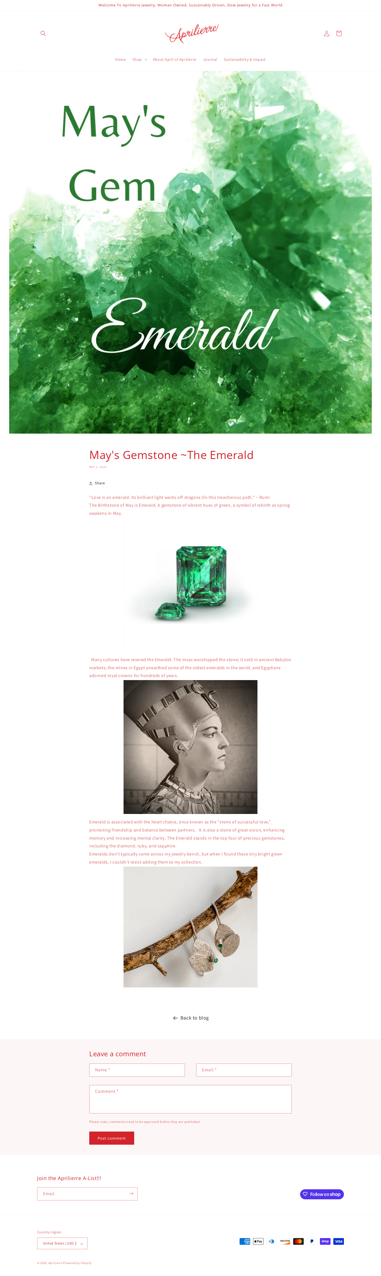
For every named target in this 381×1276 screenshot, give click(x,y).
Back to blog (194, 1017)
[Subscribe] (131, 1193)
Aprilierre (55, 1263)
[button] (43, 33)
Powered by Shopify (77, 1263)
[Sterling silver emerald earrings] (190, 987)
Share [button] (100, 482)
